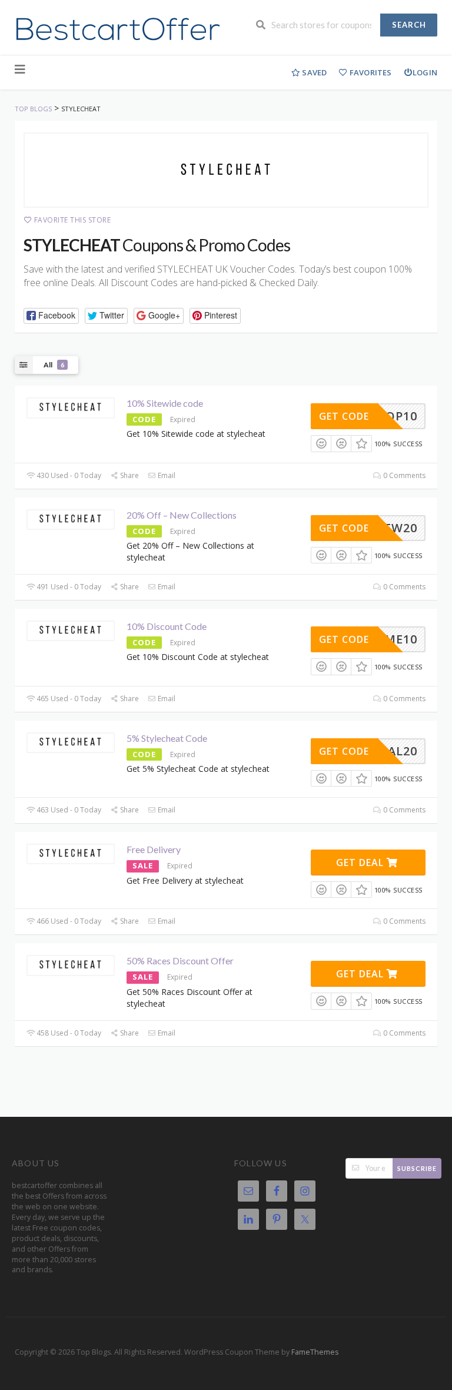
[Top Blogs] (117, 29)
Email (165, 475)
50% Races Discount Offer (180, 960)
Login (425, 72)
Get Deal (361, 862)
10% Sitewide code (165, 403)
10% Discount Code (167, 626)
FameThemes (314, 1352)
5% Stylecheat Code (167, 738)
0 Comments (403, 475)
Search (409, 24)
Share (128, 475)
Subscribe (417, 1168)
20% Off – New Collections (182, 514)
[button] (51, 316)
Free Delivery (154, 849)
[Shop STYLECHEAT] (226, 170)
